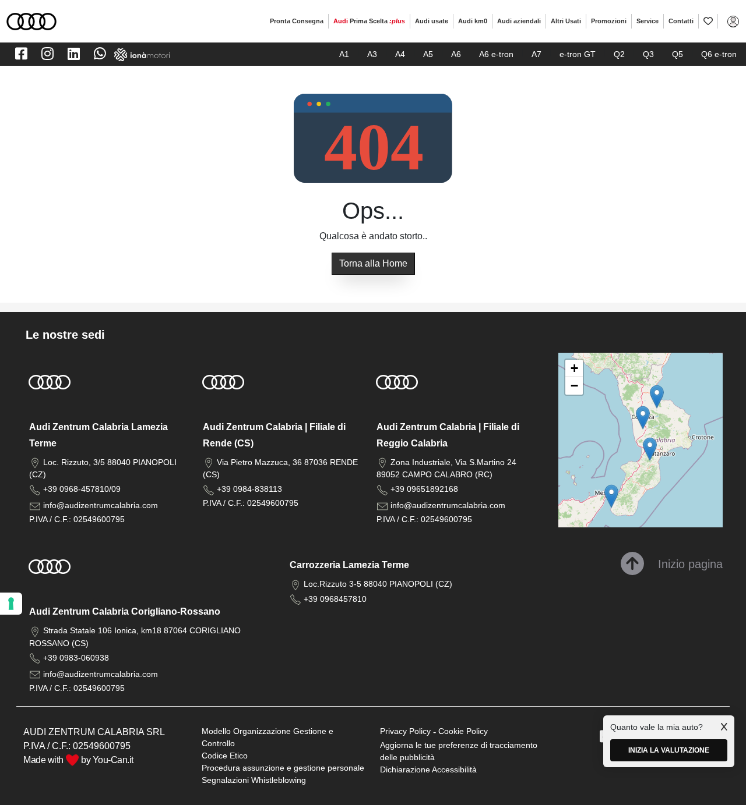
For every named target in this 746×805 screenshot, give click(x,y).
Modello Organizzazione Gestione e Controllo (267, 737)
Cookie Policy (463, 731)
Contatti (681, 20)
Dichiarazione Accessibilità (428, 769)
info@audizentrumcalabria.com (100, 505)
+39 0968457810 (335, 599)
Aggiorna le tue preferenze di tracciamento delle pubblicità (458, 751)
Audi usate (431, 20)
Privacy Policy (405, 731)
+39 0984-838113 (249, 489)
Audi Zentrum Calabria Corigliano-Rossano (124, 611)
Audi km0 (472, 20)
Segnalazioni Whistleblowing (254, 780)
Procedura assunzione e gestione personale (283, 767)
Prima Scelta (369, 20)
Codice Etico (225, 755)
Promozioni (609, 20)
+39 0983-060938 (76, 657)
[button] (650, 449)
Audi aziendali (519, 20)
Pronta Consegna (296, 20)
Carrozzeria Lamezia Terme (349, 565)
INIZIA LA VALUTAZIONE (668, 750)
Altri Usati (566, 20)
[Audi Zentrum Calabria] (31, 21)
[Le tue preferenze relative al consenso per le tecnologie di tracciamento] (11, 604)
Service (647, 20)
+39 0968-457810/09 (82, 489)
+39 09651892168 (424, 489)
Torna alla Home (373, 263)
